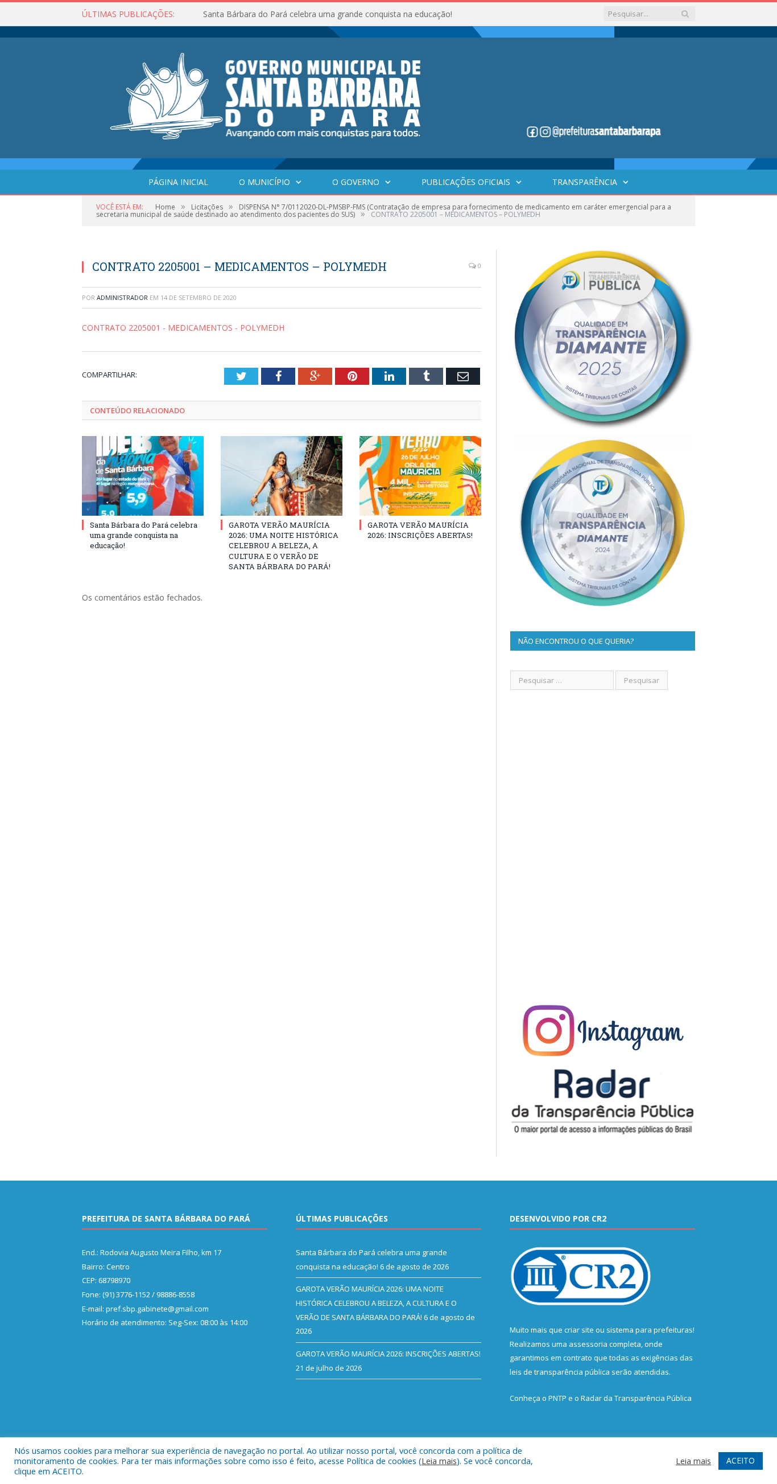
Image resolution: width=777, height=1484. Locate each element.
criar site (579, 1330)
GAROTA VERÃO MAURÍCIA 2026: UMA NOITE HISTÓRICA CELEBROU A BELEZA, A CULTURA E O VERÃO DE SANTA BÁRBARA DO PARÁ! (283, 546)
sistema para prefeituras (649, 1330)
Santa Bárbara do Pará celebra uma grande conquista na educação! (327, 14)
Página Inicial (178, 181)
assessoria (588, 1344)
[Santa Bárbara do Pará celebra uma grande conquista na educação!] (143, 476)
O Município (264, 181)
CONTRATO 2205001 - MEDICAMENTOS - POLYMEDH (183, 327)
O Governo (355, 181)
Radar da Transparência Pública (636, 1398)
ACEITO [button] (740, 1460)
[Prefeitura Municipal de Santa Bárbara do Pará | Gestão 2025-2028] (388, 95)
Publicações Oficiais (465, 181)
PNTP (557, 1398)
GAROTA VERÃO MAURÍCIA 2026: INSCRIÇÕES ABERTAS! (420, 530)
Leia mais (439, 1461)
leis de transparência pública (560, 1372)
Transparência (584, 181)
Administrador (122, 297)
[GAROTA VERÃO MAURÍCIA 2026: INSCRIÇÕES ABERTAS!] (420, 476)
